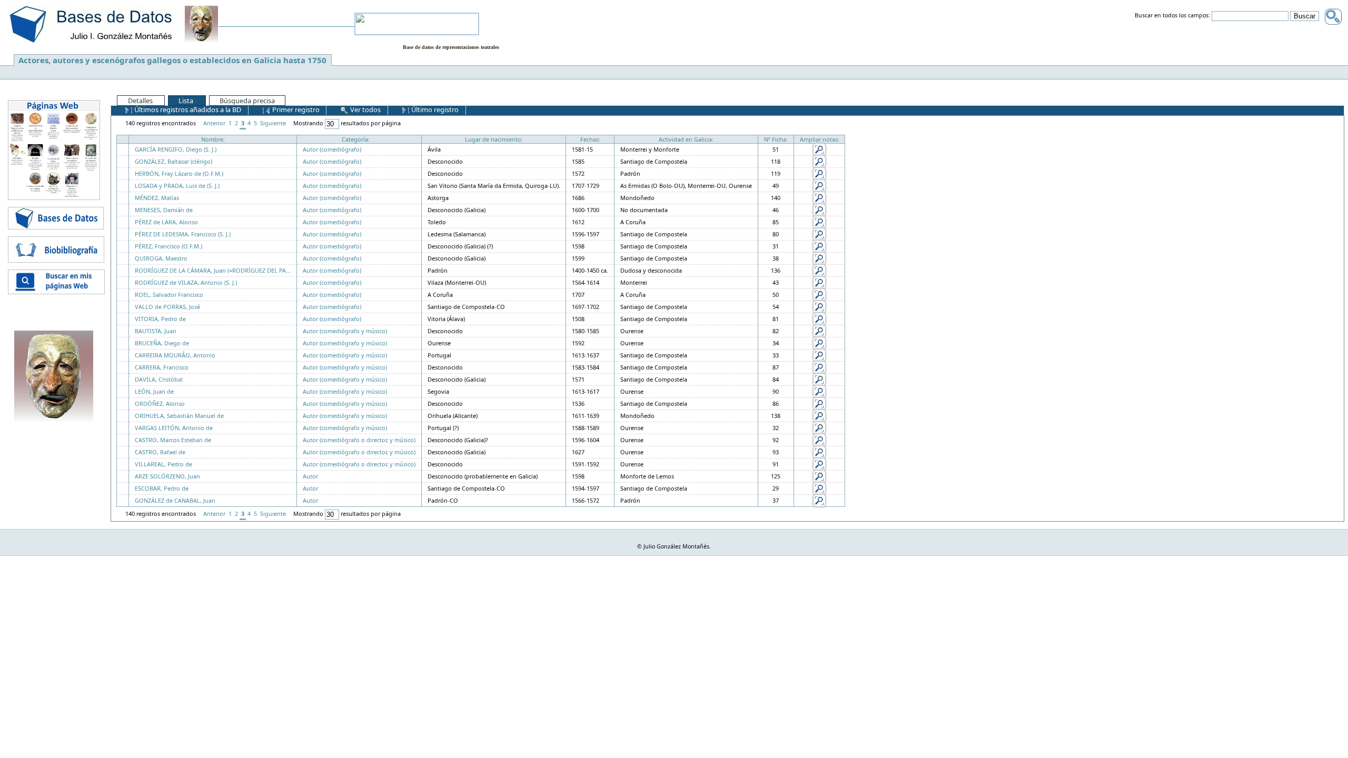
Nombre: (213, 139)
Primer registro (295, 109)
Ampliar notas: (819, 139)
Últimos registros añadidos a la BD (187, 109)
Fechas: (590, 139)
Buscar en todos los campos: (1172, 15)
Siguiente (273, 123)
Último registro (434, 109)
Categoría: (356, 139)
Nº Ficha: (776, 139)
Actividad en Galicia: (686, 139)
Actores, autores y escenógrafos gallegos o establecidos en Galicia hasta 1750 (172, 60)
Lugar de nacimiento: (494, 139)
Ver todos (365, 109)
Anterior (214, 123)
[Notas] (819, 149)
